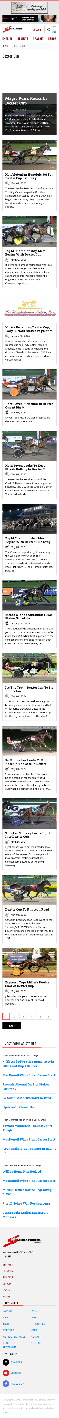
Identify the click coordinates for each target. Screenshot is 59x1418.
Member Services (14, 1336)
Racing (7, 1311)
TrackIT (38, 39)
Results (23, 39)
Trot (6, 1323)
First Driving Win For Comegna (26, 1203)
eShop (52, 39)
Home (6, 1296)
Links (34, 1317)
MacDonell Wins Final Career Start (28, 1075)
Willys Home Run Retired (21, 1171)
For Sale (8, 1330)
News (5, 46)
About (35, 1336)
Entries (7, 39)
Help (34, 1330)
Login (38, 29)
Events (35, 1311)
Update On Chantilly (18, 1107)
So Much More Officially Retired (26, 1098)
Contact (37, 1343)
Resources (38, 1323)
